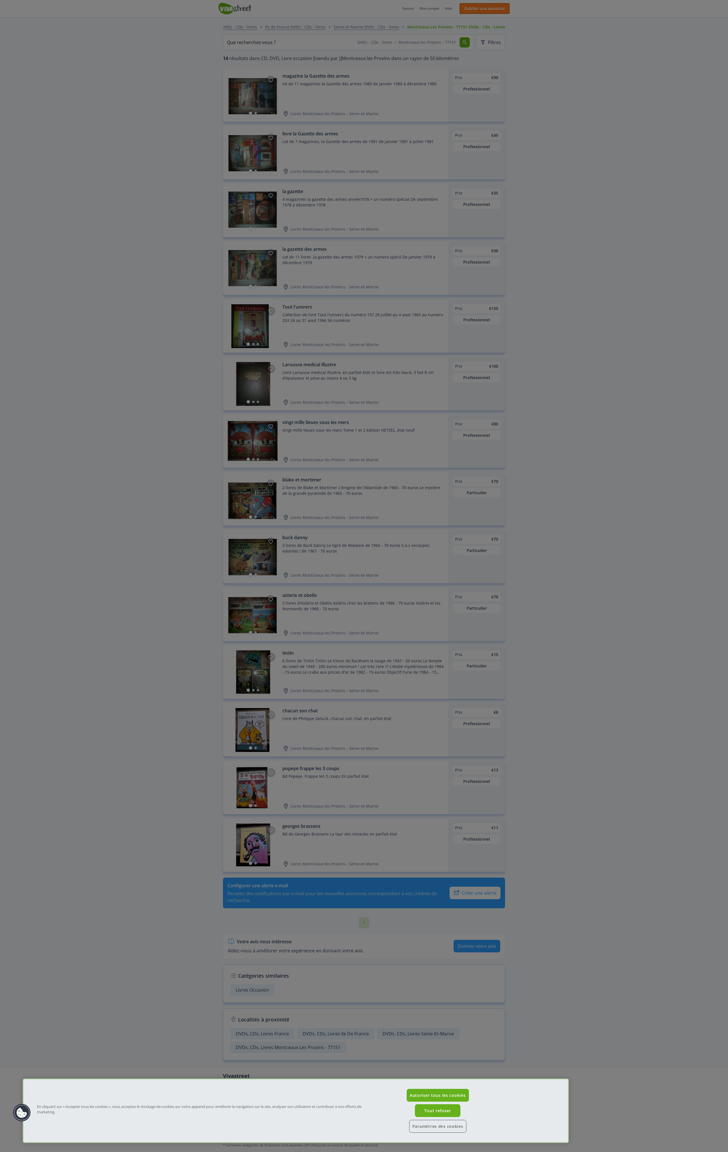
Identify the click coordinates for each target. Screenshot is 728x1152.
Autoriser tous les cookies (438, 1095)
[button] (22, 1113)
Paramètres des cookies (437, 1126)
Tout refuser (437, 1110)
